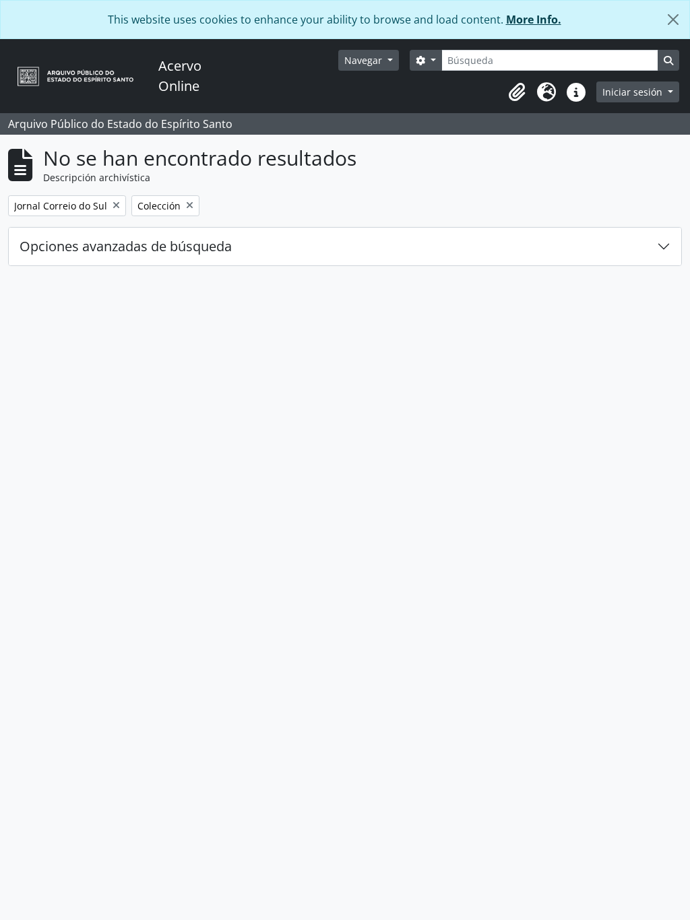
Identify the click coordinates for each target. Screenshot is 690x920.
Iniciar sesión (633, 92)
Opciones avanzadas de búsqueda (126, 246)
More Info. (533, 19)
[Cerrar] (673, 19)
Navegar (364, 60)
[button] (517, 92)
